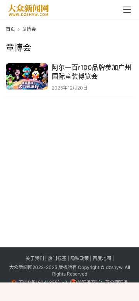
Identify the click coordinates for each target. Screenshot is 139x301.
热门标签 (58, 258)
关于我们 (35, 258)
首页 (10, 29)
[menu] (127, 10)
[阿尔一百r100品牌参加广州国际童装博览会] (27, 76)
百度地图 (102, 258)
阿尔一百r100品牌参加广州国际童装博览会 (91, 72)
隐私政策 (80, 258)
